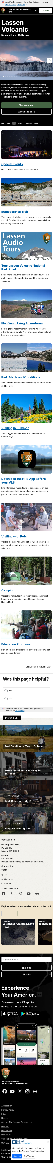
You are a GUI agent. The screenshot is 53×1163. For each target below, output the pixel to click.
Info (2, 123)
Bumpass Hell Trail (14, 211)
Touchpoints (19, 710)
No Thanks (29, 1156)
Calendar (28, 123)
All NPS (27, 974)
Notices (4, 1118)
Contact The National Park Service (16, 1122)
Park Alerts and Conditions (20, 377)
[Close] (47, 1142)
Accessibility (6, 1106)
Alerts (11, 123)
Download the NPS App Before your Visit (23, 480)
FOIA (3, 1114)
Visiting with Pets (14, 536)
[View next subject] (14, 913)
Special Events (12, 164)
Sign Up (17, 1156)
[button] (49, 60)
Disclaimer (5, 1135)
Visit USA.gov (9, 1157)
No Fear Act (6, 1130)
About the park (26, 111)
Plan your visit (26, 105)
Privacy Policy (7, 1110)
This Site (26, 967)
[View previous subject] (5, 913)
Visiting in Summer (15, 428)
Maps (20, 123)
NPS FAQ (5, 1126)
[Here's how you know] (26, 3)
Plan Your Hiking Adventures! (22, 323)
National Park (20, 11)
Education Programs (16, 644)
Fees (36, 123)
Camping (7, 590)
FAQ (5, 875)
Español (7, 883)
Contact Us (7, 866)
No (10, 698)
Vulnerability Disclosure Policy (14, 1139)
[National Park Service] (3, 10)
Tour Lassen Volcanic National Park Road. (23, 267)
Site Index (8, 879)
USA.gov (5, 1143)
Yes (11, 690)
